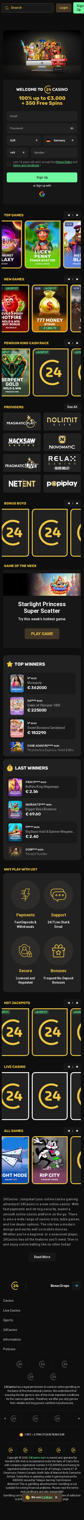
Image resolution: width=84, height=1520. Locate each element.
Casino (8, 1300)
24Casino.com (37, 1457)
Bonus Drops (60, 1286)
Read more (42, 1257)
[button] (37, 140)
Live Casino (11, 1310)
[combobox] (24, 140)
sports (8, 1320)
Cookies (46, 1497)
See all (72, 407)
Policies (9, 1349)
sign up (42, 177)
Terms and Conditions (26, 165)
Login (64, 7)
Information (12, 1339)
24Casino (10, 1330)
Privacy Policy (64, 162)
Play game (42, 584)
